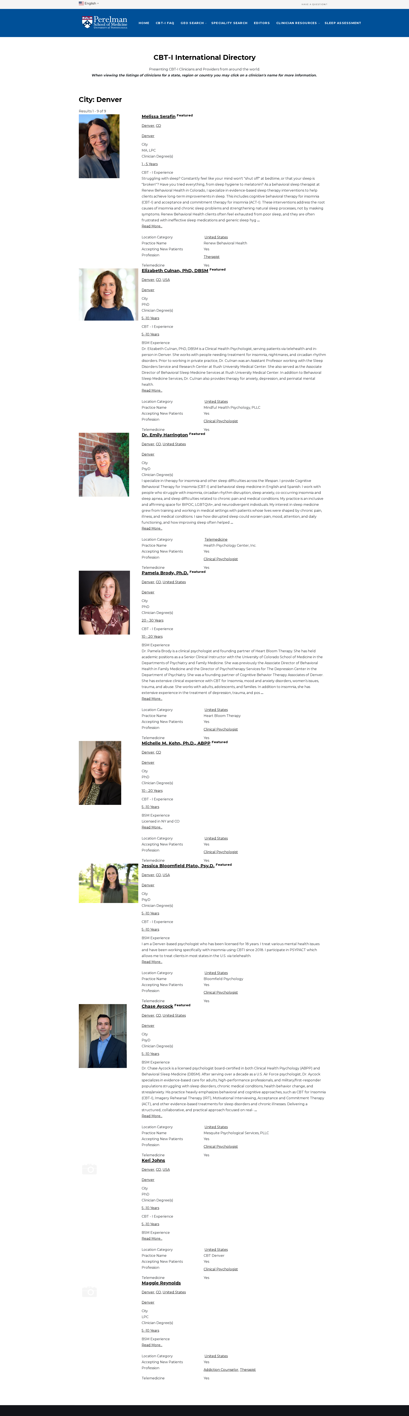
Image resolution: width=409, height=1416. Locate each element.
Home (144, 23)
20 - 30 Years (152, 620)
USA (166, 280)
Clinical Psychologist (221, 421)
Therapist (212, 257)
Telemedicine (216, 539)
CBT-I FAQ (165, 23)
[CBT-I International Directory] (104, 23)
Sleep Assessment (343, 23)
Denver (148, 126)
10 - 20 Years (152, 637)
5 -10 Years (150, 318)
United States (216, 237)
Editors (262, 23)
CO (158, 126)
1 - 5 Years (150, 164)
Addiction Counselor (221, 1370)
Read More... (152, 226)
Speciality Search (229, 23)
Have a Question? (315, 4)
